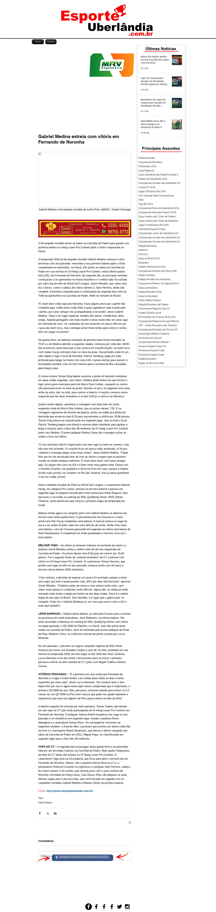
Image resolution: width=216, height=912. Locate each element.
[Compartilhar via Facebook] (39, 813)
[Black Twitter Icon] (119, 906)
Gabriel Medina (45, 802)
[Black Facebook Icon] (96, 906)
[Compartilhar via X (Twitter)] (47, 813)
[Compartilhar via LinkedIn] (55, 813)
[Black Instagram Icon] (127, 906)
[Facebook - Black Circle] (88, 906)
